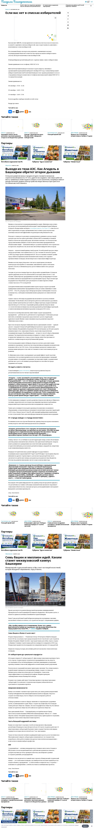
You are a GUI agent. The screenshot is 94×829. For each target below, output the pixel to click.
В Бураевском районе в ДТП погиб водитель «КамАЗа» (75, 6)
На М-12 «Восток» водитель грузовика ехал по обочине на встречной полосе (30, 6)
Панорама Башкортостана (16, 1)
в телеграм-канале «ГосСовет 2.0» (40, 228)
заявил (33, 629)
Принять (85, 826)
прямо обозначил (24, 370)
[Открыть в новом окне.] (11, 111)
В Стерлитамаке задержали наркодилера (50, 6)
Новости (4, 5)
